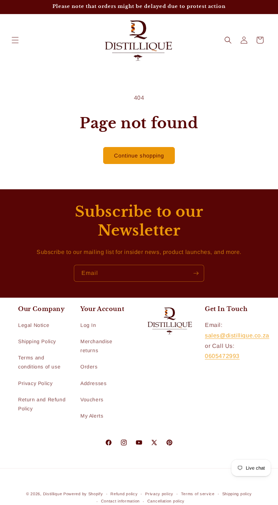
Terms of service (198, 494)
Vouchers (92, 399)
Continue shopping (139, 155)
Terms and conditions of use (39, 362)
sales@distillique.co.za (237, 335)
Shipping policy (237, 494)
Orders (89, 367)
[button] (15, 40)
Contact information (120, 501)
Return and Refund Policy (42, 404)
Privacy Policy (35, 383)
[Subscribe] (196, 273)
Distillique (52, 494)
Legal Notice (33, 325)
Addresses (93, 383)
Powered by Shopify (83, 494)
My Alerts (91, 416)
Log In (88, 325)
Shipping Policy (37, 341)
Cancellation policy (166, 501)
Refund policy (124, 494)
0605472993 (222, 356)
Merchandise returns (96, 345)
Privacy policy (159, 494)
